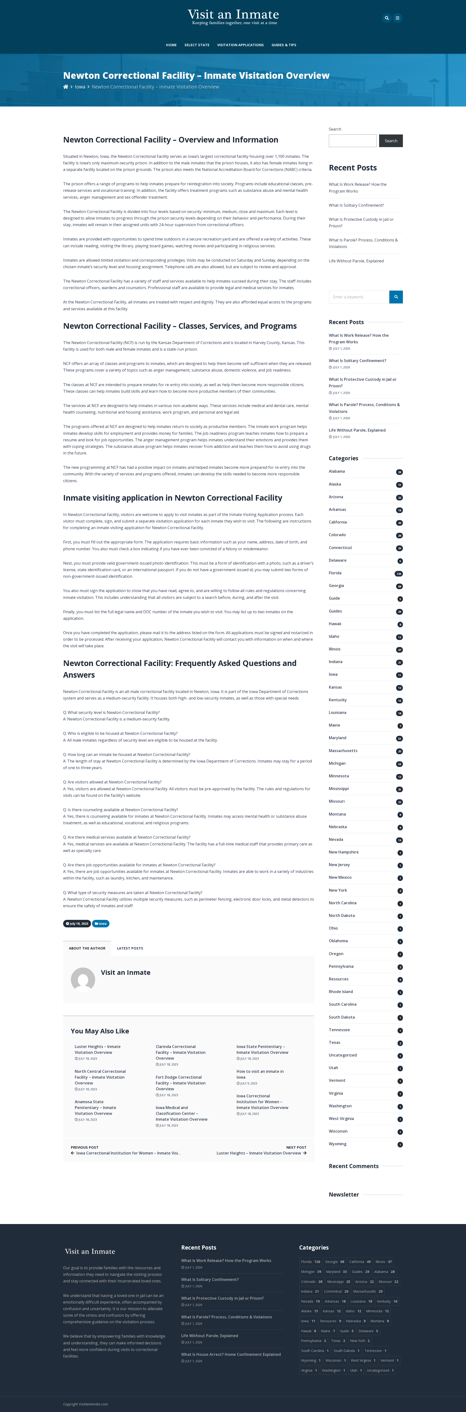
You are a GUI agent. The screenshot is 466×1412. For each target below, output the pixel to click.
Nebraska (338, 826)
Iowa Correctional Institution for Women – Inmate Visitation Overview (262, 1101)
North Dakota (342, 915)
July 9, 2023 (248, 1083)
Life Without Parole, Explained (356, 261)
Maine (334, 725)
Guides (335, 611)
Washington (340, 1106)
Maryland (337, 737)
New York (338, 890)
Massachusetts (343, 750)
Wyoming (337, 1143)
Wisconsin (338, 1131)
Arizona (336, 496)
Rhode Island (341, 991)
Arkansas (337, 509)
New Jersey (339, 864)
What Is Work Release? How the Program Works (226, 1260)
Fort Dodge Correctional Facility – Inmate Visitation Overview (181, 1083)
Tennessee (339, 1029)
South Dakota (342, 1017)
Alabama (337, 471)
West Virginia (341, 1118)
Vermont (337, 1080)
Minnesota (339, 776)
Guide (334, 598)
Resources (339, 979)
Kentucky (338, 699)
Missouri (337, 801)
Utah (333, 1067)
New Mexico (340, 877)
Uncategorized (343, 1055)
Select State (196, 45)
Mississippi (339, 788)
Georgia (336, 585)
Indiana (335, 661)
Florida (335, 573)
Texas (334, 1042)
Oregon (336, 953)
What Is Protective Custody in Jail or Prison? (222, 1298)
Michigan (337, 763)
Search (335, 129)
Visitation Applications (240, 45)
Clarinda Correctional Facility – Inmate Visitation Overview (181, 1052)
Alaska (335, 484)
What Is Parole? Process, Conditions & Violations (226, 1317)
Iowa (80, 86)
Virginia (336, 1093)
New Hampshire (344, 852)
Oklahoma (338, 940)
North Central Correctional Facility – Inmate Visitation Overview (100, 1077)
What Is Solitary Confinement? (356, 205)
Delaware (338, 560)
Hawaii (335, 623)
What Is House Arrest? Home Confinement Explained (231, 1354)
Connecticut (340, 547)
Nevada (336, 839)
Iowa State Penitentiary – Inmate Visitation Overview (262, 1049)
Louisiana (337, 712)
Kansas (335, 687)
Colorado (337, 534)
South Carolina (343, 1004)
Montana (337, 814)
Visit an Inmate (125, 972)
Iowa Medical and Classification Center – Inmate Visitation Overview (182, 1113)
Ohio (333, 928)
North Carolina (343, 903)
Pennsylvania (341, 966)
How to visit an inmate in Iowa (260, 1074)
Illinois (335, 649)
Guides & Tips (284, 45)
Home (171, 45)
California (338, 522)
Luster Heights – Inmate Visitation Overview (98, 1049)
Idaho (334, 636)
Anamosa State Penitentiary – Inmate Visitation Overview (95, 1107)
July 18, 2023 (87, 1058)
